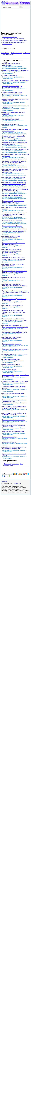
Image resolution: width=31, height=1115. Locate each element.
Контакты (4, 481)
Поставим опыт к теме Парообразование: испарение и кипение (14, 143)
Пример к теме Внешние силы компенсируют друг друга (11, 237)
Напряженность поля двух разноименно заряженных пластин (14, 400)
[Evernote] (9, 476)
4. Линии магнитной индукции (11, 359)
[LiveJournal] (18, 474)
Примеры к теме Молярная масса (12, 195)
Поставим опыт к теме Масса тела (12, 305)
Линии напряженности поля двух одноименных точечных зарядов (12, 86)
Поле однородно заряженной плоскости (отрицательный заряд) (14, 407)
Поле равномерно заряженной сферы (13, 38)
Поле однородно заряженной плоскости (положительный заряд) (14, 414)
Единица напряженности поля (11, 364)
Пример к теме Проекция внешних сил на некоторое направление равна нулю (14, 271)
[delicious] (23, 474)
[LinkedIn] (2, 476)
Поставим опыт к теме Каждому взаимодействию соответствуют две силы (14, 285)
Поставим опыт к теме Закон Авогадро (13, 177)
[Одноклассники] (15, 474)
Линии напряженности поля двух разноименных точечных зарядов (12, 93)
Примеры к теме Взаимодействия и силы (14, 332)
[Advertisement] (13, 20)
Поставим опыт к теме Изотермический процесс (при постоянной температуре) (14, 183)
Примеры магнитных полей (10, 119)
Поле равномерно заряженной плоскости (14, 40)
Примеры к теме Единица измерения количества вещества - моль (13, 201)
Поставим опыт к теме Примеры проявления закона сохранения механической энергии (12, 251)
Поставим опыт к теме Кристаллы (12, 220)
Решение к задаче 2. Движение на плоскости (15, 349)
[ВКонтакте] (13, 474)
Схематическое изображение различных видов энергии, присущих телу (14, 448)
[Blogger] (20, 474)
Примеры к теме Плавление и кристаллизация (11, 64)
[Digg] (8, 476)
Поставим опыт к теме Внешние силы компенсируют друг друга (13, 243)
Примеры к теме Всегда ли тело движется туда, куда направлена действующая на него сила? (15, 292)
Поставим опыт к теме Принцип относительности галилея (11, 338)
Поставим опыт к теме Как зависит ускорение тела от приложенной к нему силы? (14, 312)
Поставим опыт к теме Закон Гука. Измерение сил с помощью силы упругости (15, 326)
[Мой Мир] (16, 474)
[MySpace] (4, 476)
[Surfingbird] (28, 474)
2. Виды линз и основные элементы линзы (14, 354)
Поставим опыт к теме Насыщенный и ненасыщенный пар (13, 136)
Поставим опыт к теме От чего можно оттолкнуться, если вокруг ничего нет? (13, 258)
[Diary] (21, 474)
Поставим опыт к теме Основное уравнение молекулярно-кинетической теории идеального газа (15, 171)
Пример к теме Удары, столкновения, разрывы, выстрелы (13, 265)
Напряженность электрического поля (13, 431)
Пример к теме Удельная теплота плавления (15, 149)
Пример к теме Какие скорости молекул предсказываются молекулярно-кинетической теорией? (14, 162)
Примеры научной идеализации (11, 344)
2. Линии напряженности (9, 75)
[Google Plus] (26, 474)
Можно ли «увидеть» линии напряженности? (15, 70)
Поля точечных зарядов (9, 37)
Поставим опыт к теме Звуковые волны (14, 231)
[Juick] (6, 476)
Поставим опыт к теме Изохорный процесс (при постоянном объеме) (15, 189)
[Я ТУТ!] (25, 474)
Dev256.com (17, 483)
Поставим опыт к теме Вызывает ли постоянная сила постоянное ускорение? (14, 319)
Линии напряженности (9, 442)
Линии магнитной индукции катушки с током (15, 381)
